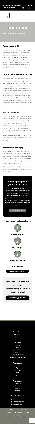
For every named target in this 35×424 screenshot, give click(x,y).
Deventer (6, 135)
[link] (17, 396)
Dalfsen (17, 390)
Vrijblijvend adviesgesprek (17, 357)
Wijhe (17, 368)
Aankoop (17, 345)
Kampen (17, 375)
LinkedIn (15, 337)
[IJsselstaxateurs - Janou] (17, 405)
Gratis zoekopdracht (18, 355)
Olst (16, 81)
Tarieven (17, 352)
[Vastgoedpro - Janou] (17, 399)
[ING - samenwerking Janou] (17, 396)
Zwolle (13, 135)
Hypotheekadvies (17, 350)
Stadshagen (17, 370)
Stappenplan (17, 347)
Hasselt (17, 388)
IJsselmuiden (17, 383)
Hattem (17, 386)
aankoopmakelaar (22, 154)
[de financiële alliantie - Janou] (17, 402)
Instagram (16, 334)
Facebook (16, 332)
